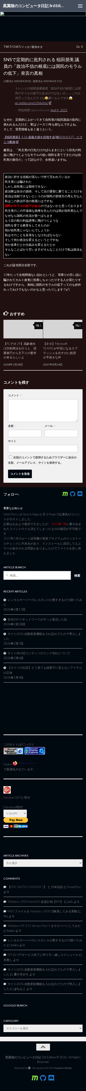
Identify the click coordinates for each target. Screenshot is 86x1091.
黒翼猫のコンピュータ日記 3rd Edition (34, 5)
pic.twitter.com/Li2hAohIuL (31, 103)
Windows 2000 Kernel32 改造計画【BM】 (35, 901)
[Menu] (80, 5)
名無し (7, 960)
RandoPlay (74, 887)
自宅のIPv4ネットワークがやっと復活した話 (37, 619)
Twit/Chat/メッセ (16, 47)
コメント (15, 395)
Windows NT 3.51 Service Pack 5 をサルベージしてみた (44, 926)
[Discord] (80, 494)
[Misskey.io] (65, 494)
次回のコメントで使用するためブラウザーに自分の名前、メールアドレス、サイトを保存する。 (42, 460)
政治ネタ (37, 47)
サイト (12, 441)
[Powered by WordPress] (29, 1068)
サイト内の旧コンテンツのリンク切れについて (39, 653)
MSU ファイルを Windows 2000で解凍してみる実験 (42, 911)
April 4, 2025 (58, 110)
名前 (12, 426)
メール (50, 426)
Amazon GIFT (12, 797)
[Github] (72, 494)
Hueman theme (63, 1067)
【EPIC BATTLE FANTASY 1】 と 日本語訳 (35, 887)
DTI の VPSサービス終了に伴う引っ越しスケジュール (43, 955)
